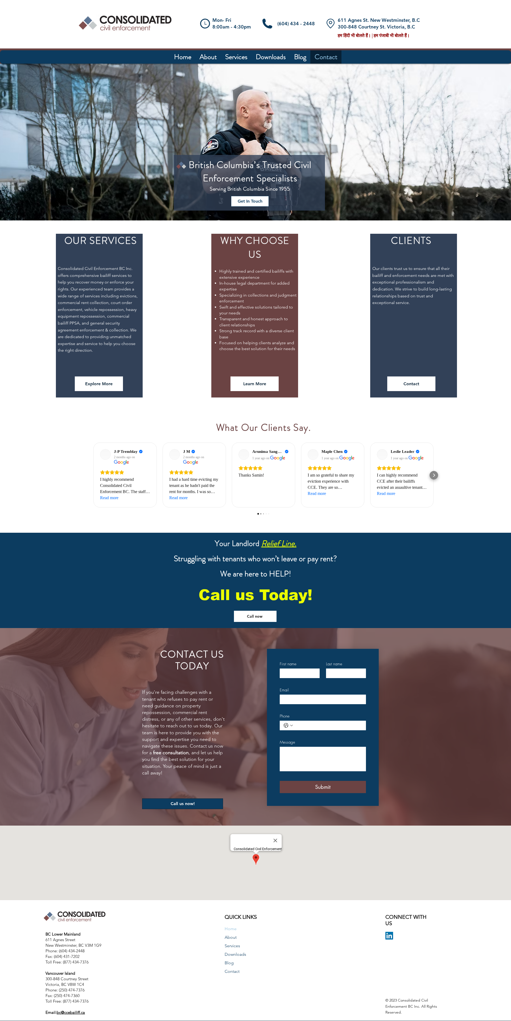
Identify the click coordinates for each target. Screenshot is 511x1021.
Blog (229, 962)
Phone (285, 716)
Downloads (235, 954)
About (231, 937)
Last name (334, 664)
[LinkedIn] (389, 936)
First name (288, 664)
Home (231, 928)
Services (232, 945)
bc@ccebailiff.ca (71, 1012)
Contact (232, 971)
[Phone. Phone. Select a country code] (288, 725)
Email (284, 690)
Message (287, 742)
